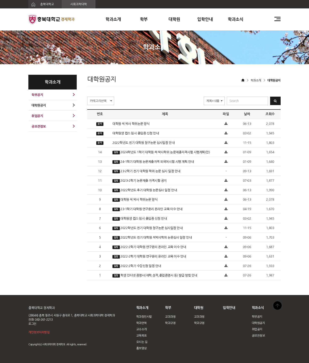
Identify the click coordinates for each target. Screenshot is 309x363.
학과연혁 (141, 323)
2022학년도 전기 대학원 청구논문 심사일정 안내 (143, 142)
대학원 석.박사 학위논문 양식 (130, 123)
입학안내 (205, 19)
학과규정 (170, 323)
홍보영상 (141, 348)
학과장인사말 (144, 316)
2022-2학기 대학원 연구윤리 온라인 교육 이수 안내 (153, 246)
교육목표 (141, 335)
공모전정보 (258, 335)
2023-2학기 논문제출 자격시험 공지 (143, 180)
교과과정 (170, 316)
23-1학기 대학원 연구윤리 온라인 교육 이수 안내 (151, 209)
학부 (144, 19)
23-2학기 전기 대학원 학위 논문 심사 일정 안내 (150, 171)
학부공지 (257, 316)
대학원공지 (258, 323)
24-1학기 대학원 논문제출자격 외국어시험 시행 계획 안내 (157, 161)
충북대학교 (46, 4)
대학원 (174, 19)
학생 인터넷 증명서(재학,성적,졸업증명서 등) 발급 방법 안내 (158, 275)
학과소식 (235, 19)
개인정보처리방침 (38, 332)
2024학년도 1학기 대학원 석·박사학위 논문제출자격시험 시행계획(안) (165, 152)
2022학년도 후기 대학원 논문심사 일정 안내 (148, 190)
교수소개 (141, 329)
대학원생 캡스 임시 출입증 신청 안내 (135, 133)
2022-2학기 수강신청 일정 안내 (140, 265)
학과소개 (113, 19)
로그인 (32, 323)
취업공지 (257, 329)
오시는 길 (142, 341)
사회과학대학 (78, 4)
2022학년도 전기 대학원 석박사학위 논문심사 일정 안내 (156, 237)
